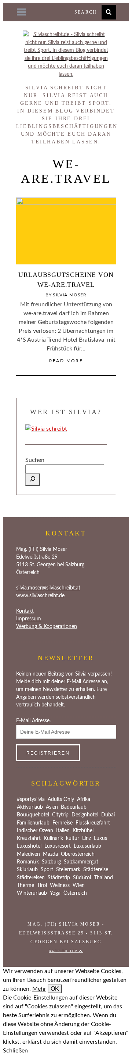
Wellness (60, 885)
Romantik (28, 862)
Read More (66, 361)
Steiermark (68, 869)
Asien (52, 807)
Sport (47, 869)
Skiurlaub (27, 869)
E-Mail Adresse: (33, 720)
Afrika (83, 799)
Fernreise (62, 823)
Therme (25, 885)
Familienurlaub (33, 823)
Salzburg (51, 862)
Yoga (55, 893)
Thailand (103, 877)
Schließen (15, 1051)
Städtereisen (31, 877)
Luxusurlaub (87, 846)
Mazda (50, 854)
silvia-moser (70, 295)
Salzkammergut (81, 862)
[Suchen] (32, 479)
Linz (86, 838)
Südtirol (82, 877)
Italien (63, 830)
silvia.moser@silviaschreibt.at (48, 588)
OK (55, 989)
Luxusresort (57, 846)
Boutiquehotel (33, 814)
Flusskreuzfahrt (93, 823)
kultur (72, 838)
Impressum (28, 618)
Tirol (42, 885)
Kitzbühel (83, 830)
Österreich (75, 893)
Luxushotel (29, 846)
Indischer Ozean (35, 830)
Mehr (39, 989)
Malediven (28, 854)
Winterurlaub (32, 893)
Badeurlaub (74, 807)
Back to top (64, 951)
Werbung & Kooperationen (46, 626)
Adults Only (61, 799)
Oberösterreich (78, 854)
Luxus (100, 838)
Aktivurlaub (30, 807)
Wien (79, 885)
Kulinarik (53, 838)
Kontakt (25, 611)
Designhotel (85, 814)
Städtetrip (59, 877)
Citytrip (60, 814)
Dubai (108, 814)
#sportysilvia (31, 799)
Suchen (34, 460)
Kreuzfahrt (29, 838)
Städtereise (95, 869)
